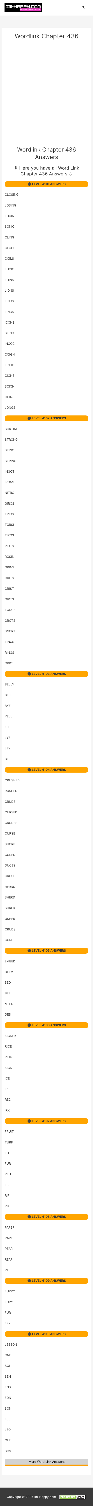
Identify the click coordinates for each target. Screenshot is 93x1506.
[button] (83, 7)
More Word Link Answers (47, 1461)
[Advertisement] (46, 94)
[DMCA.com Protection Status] (72, 1497)
